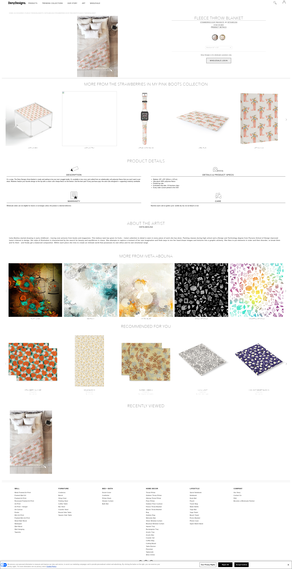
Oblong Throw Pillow (153, 498)
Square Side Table (65, 515)
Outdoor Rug (150, 515)
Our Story (72, 3)
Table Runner (151, 546)
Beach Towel (194, 515)
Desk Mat (193, 498)
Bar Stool (61, 507)
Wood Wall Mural (21, 521)
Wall (17, 488)
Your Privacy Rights (208, 565)
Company (238, 488)
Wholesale (95, 3)
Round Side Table (64, 512)
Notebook (193, 495)
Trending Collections (52, 3)
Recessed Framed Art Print (24, 501)
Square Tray (150, 526)
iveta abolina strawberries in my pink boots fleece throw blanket (70, 13)
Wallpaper (18, 524)
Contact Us (238, 495)
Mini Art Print (19, 515)
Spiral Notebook (196, 492)
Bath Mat (105, 504)
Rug (147, 512)
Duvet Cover (106, 492)
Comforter (105, 495)
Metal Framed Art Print (23, 492)
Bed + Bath (107, 488)
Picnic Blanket (195, 518)
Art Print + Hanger (21, 507)
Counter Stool (63, 509)
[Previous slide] (6, 119)
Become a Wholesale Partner (244, 501)
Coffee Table (63, 504)
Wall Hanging (19, 529)
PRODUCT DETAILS (219, 27)
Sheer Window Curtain (154, 521)
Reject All (225, 565)
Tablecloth (150, 552)
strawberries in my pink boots (212, 22)
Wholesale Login (219, 60)
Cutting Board (151, 543)
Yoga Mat (193, 509)
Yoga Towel (194, 512)
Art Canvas (19, 509)
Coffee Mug (150, 540)
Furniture (63, 488)
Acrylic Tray (150, 532)
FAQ (235, 498)
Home (11, 13)
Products (32, 3)
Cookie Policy (51, 566)
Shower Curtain (107, 501)
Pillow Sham (106, 498)
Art (83, 3)
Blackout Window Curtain (155, 524)
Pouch (192, 501)
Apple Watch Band (196, 524)
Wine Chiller (150, 555)
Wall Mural (18, 526)
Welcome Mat (151, 518)
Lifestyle (194, 488)
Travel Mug (194, 504)
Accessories (19, 13)
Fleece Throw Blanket (154, 507)
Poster (17, 512)
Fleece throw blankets (34, 13)
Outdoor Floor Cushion (154, 504)
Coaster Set (150, 538)
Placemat (149, 549)
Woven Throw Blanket (154, 509)
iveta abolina (232, 22)
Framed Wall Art (20, 495)
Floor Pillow (150, 501)
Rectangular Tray (152, 529)
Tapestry (18, 532)
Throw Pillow (150, 492)
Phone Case (194, 521)
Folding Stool (63, 501)
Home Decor (152, 488)
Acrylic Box (150, 535)
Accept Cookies (241, 565)
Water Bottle (194, 507)
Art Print (18, 504)
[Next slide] (286, 119)
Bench (60, 495)
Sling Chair (62, 498)
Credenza (61, 492)
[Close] (288, 564)
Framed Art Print (20, 498)
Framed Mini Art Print (22, 518)
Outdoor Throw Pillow (154, 495)
